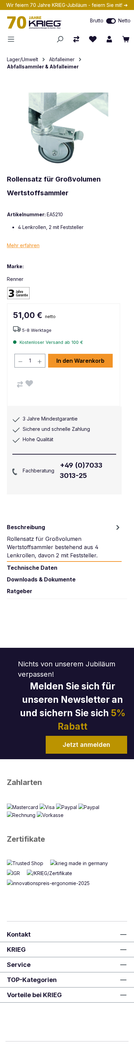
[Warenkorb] (126, 39)
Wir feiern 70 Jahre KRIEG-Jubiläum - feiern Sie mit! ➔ (67, 5)
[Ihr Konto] (109, 39)
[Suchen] (60, 39)
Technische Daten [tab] (32, 567)
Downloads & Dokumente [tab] (41, 579)
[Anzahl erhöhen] (40, 361)
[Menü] (13, 39)
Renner (15, 279)
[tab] (64, 541)
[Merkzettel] (93, 39)
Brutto (96, 20)
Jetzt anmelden (86, 744)
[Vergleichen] (20, 384)
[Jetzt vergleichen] (76, 39)
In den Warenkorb (80, 360)
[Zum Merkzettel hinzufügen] (29, 383)
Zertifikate (26, 839)
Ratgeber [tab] (19, 591)
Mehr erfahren (23, 245)
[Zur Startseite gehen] (39, 22)
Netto (124, 20)
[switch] (111, 21)
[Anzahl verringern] (20, 361)
